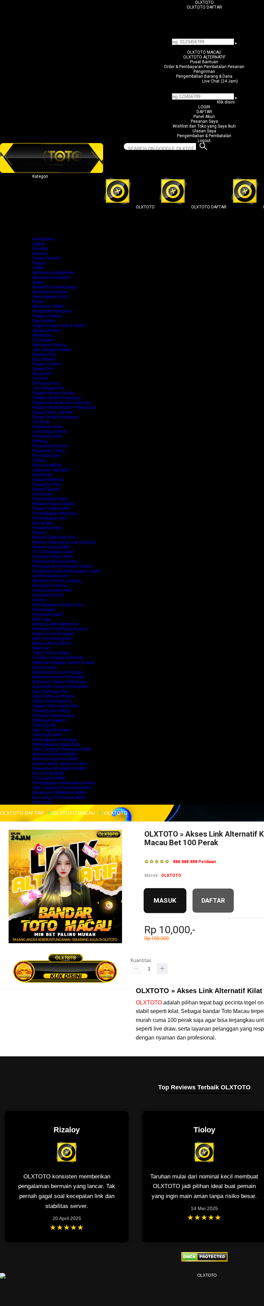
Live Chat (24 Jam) (220, 81)
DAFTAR (204, 111)
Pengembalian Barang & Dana (204, 76)
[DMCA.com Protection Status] (204, 1260)
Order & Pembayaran (184, 66)
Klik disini (226, 102)
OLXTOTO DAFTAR (204, 7)
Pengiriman (204, 71)
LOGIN (204, 107)
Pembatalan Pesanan (224, 66)
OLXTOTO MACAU (204, 52)
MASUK (165, 900)
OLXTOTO (204, 2)
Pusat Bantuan (204, 61)
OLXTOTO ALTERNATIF (204, 57)
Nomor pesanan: (204, 90)
